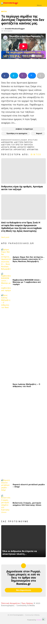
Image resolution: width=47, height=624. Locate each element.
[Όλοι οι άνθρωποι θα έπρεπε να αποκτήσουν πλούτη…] (23, 541)
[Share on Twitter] (14, 76)
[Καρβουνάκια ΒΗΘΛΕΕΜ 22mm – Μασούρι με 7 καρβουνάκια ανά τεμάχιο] (6, 282)
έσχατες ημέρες (26, 147)
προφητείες (20, 150)
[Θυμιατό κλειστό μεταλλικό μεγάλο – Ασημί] (6, 485)
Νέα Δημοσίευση (23, 590)
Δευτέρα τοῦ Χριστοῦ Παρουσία (17, 145)
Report (39, 133)
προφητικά (33, 150)
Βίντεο (36, 154)
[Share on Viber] (23, 76)
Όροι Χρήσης (27, 603)
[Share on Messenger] (32, 76)
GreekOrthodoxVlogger (14, 140)
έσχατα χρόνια (9, 147)
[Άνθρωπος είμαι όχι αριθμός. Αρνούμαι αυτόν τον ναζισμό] (23, 171)
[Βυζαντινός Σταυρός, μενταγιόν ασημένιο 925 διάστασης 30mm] (6, 504)
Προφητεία (7, 150)
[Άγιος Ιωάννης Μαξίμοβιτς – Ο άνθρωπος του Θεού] (6, 385)
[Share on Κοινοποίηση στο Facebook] (5, 76)
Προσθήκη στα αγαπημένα (17, 133)
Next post (5, 237)
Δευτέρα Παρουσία (24, 142)
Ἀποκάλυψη (7, 142)
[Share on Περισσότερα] (41, 76)
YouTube (33, 140)
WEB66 (39, 620)
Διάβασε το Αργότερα (24, 129)
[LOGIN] (44, 3)
